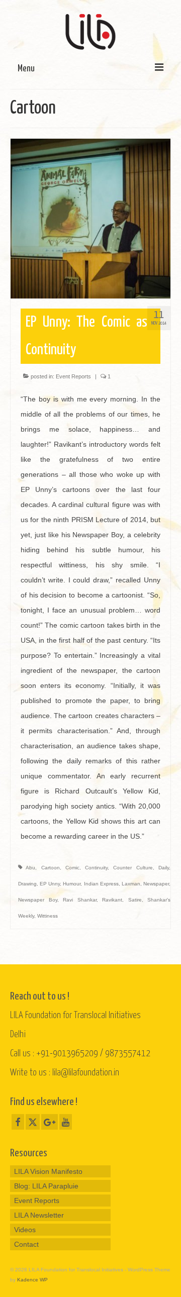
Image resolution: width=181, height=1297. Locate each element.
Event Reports (73, 376)
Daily (163, 867)
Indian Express (101, 883)
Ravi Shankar (80, 900)
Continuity (96, 867)
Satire (135, 900)
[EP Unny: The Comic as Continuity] (90, 218)
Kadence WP (32, 1279)
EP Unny (50, 883)
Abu (30, 867)
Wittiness (47, 916)
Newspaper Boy (37, 900)
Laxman (131, 883)
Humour (71, 883)
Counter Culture (132, 867)
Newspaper (156, 883)
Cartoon (50, 867)
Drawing (27, 883)
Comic (72, 867)
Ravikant (112, 900)
